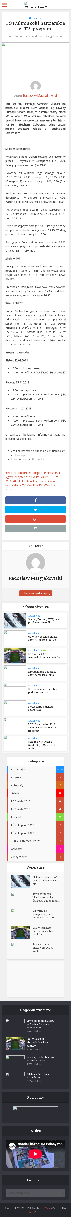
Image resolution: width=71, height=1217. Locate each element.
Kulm (45, 477)
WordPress (35, 1212)
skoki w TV (35, 485)
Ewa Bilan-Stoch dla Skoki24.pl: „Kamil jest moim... (41, 745)
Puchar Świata (37, 481)
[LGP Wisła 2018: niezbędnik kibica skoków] (22, 932)
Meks (48, 1208)
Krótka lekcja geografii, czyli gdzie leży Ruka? (42, 673)
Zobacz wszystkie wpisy (35, 593)
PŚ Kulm (20, 481)
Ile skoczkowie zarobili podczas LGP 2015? (42, 690)
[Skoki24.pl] (35, 4)
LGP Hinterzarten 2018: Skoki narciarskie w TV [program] (42, 727)
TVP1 (10, 489)
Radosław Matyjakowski (47, 36)
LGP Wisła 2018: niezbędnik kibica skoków (44, 655)
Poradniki (48, 650)
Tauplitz (50, 485)
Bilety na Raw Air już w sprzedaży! (40, 1075)
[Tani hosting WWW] (35, 1112)
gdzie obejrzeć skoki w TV (23, 477)
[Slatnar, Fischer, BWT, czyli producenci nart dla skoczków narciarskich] (22, 881)
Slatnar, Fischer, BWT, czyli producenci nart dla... (44, 620)
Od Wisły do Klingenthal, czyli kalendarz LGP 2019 (43, 638)
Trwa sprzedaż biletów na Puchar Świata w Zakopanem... (46, 897)
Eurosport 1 (53, 473)
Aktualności (36, 18)
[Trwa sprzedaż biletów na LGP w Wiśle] (22, 949)
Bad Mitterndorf (17, 473)
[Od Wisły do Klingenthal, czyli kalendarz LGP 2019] (22, 915)
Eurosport (36, 473)
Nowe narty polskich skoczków (40, 708)
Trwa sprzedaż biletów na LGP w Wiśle (43, 948)
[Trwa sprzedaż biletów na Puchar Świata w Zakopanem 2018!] (22, 898)
